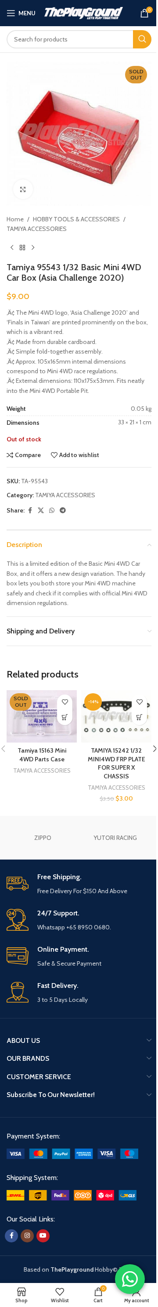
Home (15, 219)
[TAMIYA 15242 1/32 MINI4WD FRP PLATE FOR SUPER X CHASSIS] (116, 716)
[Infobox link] (79, 884)
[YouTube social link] (43, 1235)
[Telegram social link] (62, 510)
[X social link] (41, 510)
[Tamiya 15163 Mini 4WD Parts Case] (42, 716)
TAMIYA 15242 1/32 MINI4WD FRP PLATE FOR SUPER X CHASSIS (116, 763)
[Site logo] (83, 12)
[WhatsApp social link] (52, 510)
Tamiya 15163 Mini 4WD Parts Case (42, 754)
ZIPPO (42, 838)
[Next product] (33, 248)
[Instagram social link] (27, 1235)
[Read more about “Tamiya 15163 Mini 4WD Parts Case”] (64, 717)
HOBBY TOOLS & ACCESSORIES (76, 219)
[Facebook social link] (30, 510)
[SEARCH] (142, 39)
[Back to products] (22, 248)
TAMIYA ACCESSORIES (37, 229)
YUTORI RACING (115, 838)
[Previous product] (12, 248)
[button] (139, 717)
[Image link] (72, 1153)
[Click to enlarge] (23, 189)
